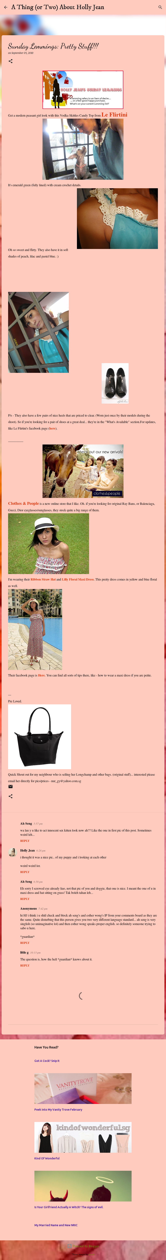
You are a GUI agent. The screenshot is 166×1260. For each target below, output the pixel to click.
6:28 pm (40, 850)
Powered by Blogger (85, 1246)
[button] (10, 61)
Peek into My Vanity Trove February (58, 1109)
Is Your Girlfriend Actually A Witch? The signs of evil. (68, 1207)
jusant (91, 1254)
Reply (25, 841)
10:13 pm (35, 952)
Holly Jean (27, 850)
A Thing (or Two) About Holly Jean (57, 7)
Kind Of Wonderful (47, 1158)
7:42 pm (42, 908)
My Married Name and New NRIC (56, 1225)
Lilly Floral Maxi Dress (78, 579)
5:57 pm (38, 823)
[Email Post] (10, 788)
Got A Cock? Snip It (47, 1060)
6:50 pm (38, 882)
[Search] (109, 7)
